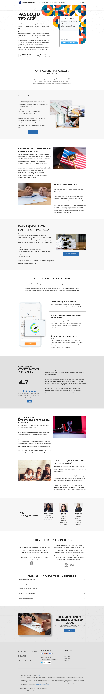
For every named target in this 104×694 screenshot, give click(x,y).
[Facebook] (19, 661)
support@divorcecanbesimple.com (49, 659)
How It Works (49, 2)
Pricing (43, 2)
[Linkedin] (30, 661)
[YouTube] (26, 661)
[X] (21, 661)
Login (79, 2)
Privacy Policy (67, 656)
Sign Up (83, 2)
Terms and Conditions (69, 655)
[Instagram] (24, 661)
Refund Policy (67, 658)
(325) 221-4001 (44, 656)
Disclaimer (66, 660)
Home (39, 2)
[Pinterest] (28, 661)
